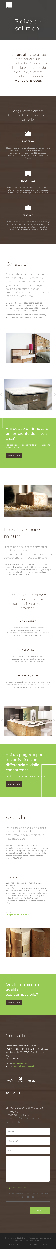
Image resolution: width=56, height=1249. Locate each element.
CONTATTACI (14, 455)
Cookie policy (31, 1244)
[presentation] (2, 721)
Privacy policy (15, 1244)
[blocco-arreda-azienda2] (28, 956)
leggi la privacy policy (16, 1188)
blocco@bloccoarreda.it (23, 1066)
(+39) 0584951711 (20, 1063)
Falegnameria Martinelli (17, 914)
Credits (44, 1244)
